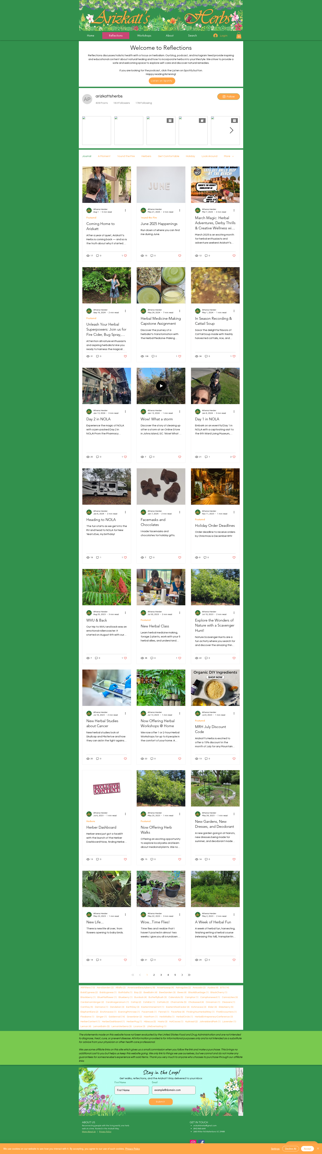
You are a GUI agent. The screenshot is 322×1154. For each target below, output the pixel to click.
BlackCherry (218, 992)
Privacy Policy (132, 1148)
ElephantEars (89, 1012)
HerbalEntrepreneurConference (214, 1016)
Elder (212, 1007)
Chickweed (196, 1002)
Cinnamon (213, 1002)
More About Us (89, 1131)
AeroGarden (105, 987)
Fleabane (87, 1016)
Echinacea (198, 1007)
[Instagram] (193, 1143)
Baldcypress (108, 992)
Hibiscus (150, 1021)
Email (154, 1082)
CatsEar (149, 1002)
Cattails (163, 1002)
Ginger (101, 1016)
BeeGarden (167, 992)
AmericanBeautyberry (141, 987)
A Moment (104, 156)
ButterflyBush (158, 997)
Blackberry (87, 997)
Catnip (136, 1002)
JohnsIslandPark (210, 1021)
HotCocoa (176, 1021)
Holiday (190, 156)
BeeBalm (150, 992)
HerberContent (90, 1021)
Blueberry (125, 997)
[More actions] (126, 210)
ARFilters (87, 987)
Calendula (176, 997)
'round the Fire (126, 156)
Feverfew (177, 1012)
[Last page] (189, 975)
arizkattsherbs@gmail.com (205, 1125)
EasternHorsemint (152, 1007)
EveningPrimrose (129, 1012)
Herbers (146, 156)
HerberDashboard (113, 1021)
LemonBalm (101, 1026)
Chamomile (178, 1002)
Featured (91, 217)
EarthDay (132, 1007)
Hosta (162, 1021)
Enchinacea (108, 1012)
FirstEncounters (226, 1012)
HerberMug (134, 1021)
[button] (238, 35)
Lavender (229, 1021)
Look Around (209, 156)
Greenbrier (134, 1016)
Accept (307, 1148)
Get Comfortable (168, 156)
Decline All (290, 1148)
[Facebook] (201, 1143)
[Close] (318, 1148)
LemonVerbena (121, 1026)
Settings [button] (275, 1148)
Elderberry (226, 1007)
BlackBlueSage (198, 992)
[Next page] (182, 975)
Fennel (163, 1012)
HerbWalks (166, 1016)
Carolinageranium (117, 1002)
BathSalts (125, 992)
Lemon (85, 1026)
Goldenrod (117, 1016)
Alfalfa (120, 987)
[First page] (133, 975)
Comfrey (86, 1007)
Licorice (139, 1026)
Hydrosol (191, 1021)
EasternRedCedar (177, 1007)
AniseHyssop (165, 987)
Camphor (191, 997)
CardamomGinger (92, 1002)
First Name (120, 1082)
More (227, 156)
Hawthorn (150, 1016)
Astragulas (183, 987)
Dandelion (117, 1007)
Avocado (199, 987)
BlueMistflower (107, 997)
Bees (181, 992)
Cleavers (228, 1002)
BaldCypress (89, 992)
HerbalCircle (184, 1016)
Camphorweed (210, 997)
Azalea (212, 987)
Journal (86, 156)
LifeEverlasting (156, 1026)
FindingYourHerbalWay (200, 1012)
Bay (138, 992)
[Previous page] (140, 975)
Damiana (101, 1007)
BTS (224, 987)
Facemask (149, 1012)
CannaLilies (230, 997)
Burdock (140, 997)
